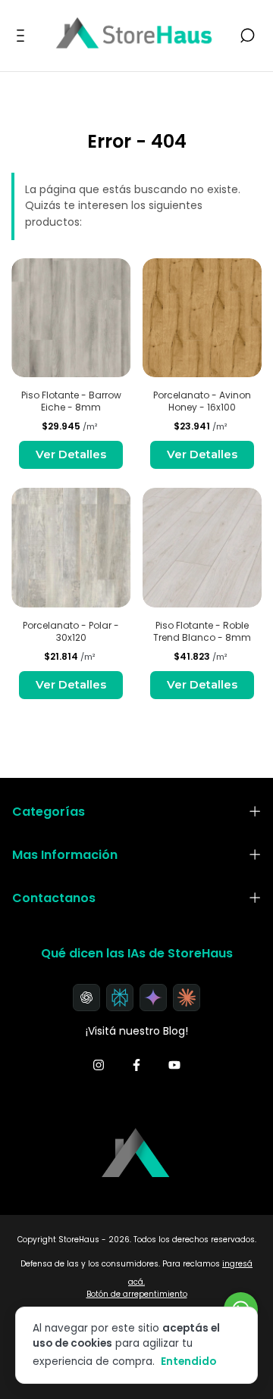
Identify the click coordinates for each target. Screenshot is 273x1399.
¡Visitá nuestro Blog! (137, 1030)
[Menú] (23, 36)
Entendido (188, 1361)
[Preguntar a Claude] (186, 997)
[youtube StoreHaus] (174, 1066)
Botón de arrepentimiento (136, 1294)
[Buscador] (247, 36)
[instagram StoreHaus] (99, 1066)
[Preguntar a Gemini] (153, 997)
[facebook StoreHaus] (136, 1066)
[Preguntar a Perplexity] (119, 997)
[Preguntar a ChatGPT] (86, 997)
